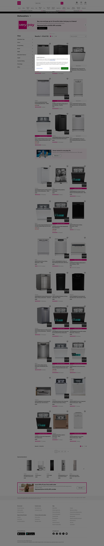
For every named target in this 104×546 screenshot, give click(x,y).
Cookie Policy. (52, 60)
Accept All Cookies (65, 68)
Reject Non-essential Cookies (55, 68)
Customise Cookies (39, 68)
